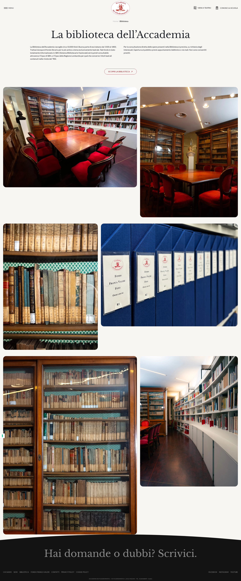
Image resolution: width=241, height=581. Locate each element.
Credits (150, 578)
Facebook (212, 572)
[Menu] (5, 8)
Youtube (234, 572)
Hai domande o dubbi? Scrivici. (120, 553)
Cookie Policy (82, 572)
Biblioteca (24, 572)
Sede (16, 572)
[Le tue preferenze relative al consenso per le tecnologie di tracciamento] (2, 435)
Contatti (55, 572)
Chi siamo (7, 572)
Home (115, 21)
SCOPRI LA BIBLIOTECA (119, 71)
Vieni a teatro (204, 8)
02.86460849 (143, 578)
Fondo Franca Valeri (40, 572)
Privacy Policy (67, 572)
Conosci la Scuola (229, 8)
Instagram (224, 572)
